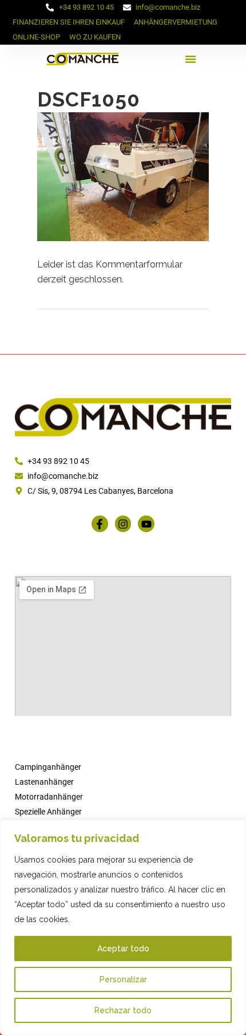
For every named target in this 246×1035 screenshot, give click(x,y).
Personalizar (123, 979)
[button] (190, 59)
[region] (123, 927)
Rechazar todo (123, 1010)
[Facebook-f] (100, 523)
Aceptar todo (123, 948)
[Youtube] (146, 523)
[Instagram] (123, 523)
